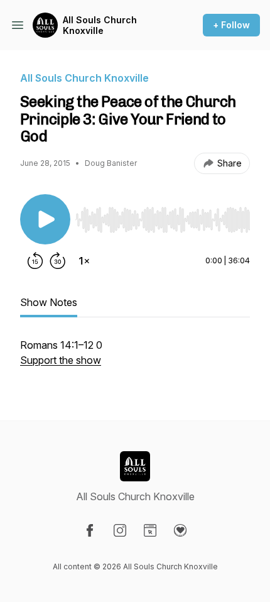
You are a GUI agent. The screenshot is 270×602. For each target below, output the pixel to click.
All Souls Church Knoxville (100, 25)
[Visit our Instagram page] (120, 530)
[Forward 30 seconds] (58, 261)
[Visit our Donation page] (180, 530)
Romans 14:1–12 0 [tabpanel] (61, 352)
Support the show (60, 360)
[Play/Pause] (45, 219)
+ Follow (231, 24)
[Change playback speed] (84, 261)
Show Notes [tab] (48, 302)
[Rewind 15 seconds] (35, 261)
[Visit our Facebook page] (90, 530)
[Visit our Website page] (150, 530)
